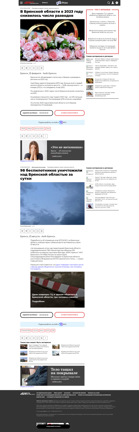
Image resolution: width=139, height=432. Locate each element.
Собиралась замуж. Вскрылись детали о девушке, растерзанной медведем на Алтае (105, 192)
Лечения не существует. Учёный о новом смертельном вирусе (105, 86)
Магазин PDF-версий (79, 393)
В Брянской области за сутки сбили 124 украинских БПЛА (70, 345)
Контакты (67, 393)
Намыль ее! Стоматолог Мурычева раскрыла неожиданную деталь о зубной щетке (106, 172)
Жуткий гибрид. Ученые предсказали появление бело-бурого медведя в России (107, 60)
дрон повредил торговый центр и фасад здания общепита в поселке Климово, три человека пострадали (56, 267)
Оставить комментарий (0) (69, 113)
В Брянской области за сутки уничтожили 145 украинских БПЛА (38, 359)
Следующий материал (53, 426)
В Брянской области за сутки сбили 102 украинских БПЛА (38, 352)
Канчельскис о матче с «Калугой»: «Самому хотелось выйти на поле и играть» (102, 23)
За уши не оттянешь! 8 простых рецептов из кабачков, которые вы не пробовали (107, 80)
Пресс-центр (58, 393)
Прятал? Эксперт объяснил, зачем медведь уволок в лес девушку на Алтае (106, 179)
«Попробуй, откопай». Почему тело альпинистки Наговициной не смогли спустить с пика (106, 205)
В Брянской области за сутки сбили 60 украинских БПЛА (70, 352)
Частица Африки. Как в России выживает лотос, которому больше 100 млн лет (106, 199)
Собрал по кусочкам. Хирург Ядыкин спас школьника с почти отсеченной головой (107, 74)
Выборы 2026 (40, 397)
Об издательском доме (44, 393)
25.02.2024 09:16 (25, 8)
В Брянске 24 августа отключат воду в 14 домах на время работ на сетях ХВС (102, 39)
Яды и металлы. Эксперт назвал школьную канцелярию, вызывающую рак (105, 94)
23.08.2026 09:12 (25, 167)
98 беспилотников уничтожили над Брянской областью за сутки (102, 31)
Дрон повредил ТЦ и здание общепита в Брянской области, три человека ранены (102, 15)
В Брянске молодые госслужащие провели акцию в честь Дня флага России (102, 47)
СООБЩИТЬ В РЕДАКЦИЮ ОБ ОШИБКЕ (58, 397)
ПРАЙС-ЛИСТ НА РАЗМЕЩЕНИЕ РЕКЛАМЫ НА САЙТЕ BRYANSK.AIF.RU (56, 395)
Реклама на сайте (94, 393)
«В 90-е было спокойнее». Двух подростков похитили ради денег (105, 184)
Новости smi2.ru (27, 161)
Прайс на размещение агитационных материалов (94, 395)
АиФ (34, 63)
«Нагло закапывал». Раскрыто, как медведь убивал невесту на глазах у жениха (106, 67)
